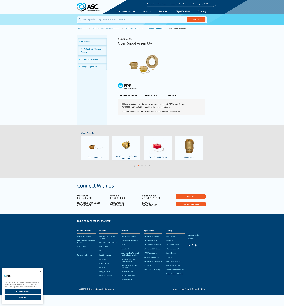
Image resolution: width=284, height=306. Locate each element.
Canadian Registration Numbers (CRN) (128, 260)
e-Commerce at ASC (172, 249)
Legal (175, 289)
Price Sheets (162, 4)
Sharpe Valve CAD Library (152, 270)
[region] (22, 286)
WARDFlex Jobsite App (151, 253)
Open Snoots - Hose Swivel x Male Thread (126, 157)
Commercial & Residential (108, 242)
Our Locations (170, 236)
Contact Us (151, 4)
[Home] (89, 7)
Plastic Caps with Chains (158, 157)
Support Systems (82, 251)
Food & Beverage (105, 255)
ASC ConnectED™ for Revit (152, 245)
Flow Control (81, 247)
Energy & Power (104, 272)
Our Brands (169, 241)
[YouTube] (195, 245)
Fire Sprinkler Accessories (134, 28)
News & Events (171, 253)
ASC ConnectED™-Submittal (153, 261)
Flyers (123, 245)
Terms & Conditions (198, 289)
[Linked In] (189, 245)
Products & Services (125, 11)
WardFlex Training (127, 280)
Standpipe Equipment (156, 28)
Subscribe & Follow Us (173, 261)
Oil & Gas (102, 267)
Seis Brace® (147, 266)
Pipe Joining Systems (84, 236)
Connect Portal (175, 4)
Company (201, 11)
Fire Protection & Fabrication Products (106, 28)
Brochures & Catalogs (128, 236)
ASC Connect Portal (172, 245)
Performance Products (84, 255)
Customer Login (196, 4)
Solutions (146, 11)
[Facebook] (192, 245)
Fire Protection (104, 263)
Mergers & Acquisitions (173, 266)
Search (196, 20)
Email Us (190, 197)
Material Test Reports (128, 276)
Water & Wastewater (106, 276)
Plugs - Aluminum (95, 157)
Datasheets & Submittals (129, 241)
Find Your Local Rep (190, 204)
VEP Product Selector (128, 271)
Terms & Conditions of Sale (175, 270)
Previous (134, 165)
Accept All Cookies (22, 291)
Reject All (22, 297)
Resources (163, 11)
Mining (101, 251)
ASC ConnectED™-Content (152, 249)
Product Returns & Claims (174, 274)
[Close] (40, 271)
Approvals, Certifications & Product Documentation (130, 254)
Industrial (102, 259)
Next (150, 165)
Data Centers (103, 247)
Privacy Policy (184, 289)
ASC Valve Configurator (151, 257)
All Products (82, 28)
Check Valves (189, 157)
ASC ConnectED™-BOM (151, 241)
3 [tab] (153, 166)
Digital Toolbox (183, 11)
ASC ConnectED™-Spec (151, 236)
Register (206, 4)
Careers (185, 4)
